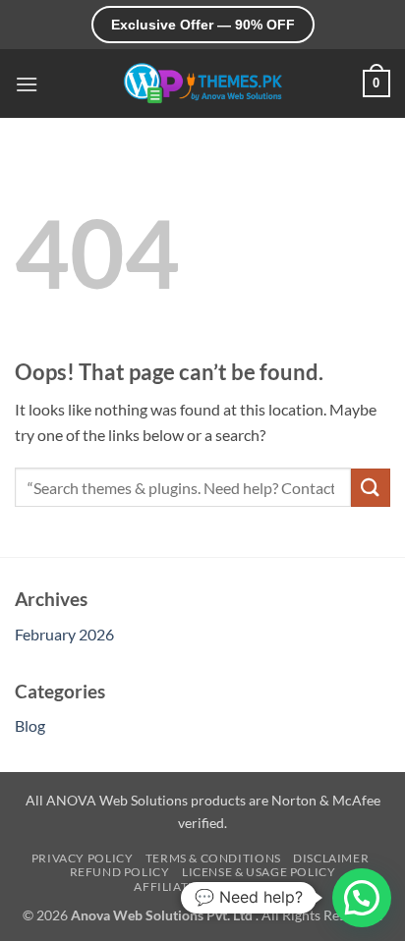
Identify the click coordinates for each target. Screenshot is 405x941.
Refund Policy (120, 871)
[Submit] (370, 488)
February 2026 (64, 634)
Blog (30, 725)
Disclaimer (331, 858)
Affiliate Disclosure (204, 886)
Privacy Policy (82, 858)
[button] (26, 84)
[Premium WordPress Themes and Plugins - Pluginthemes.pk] (202, 84)
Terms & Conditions (213, 858)
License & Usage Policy (258, 871)
